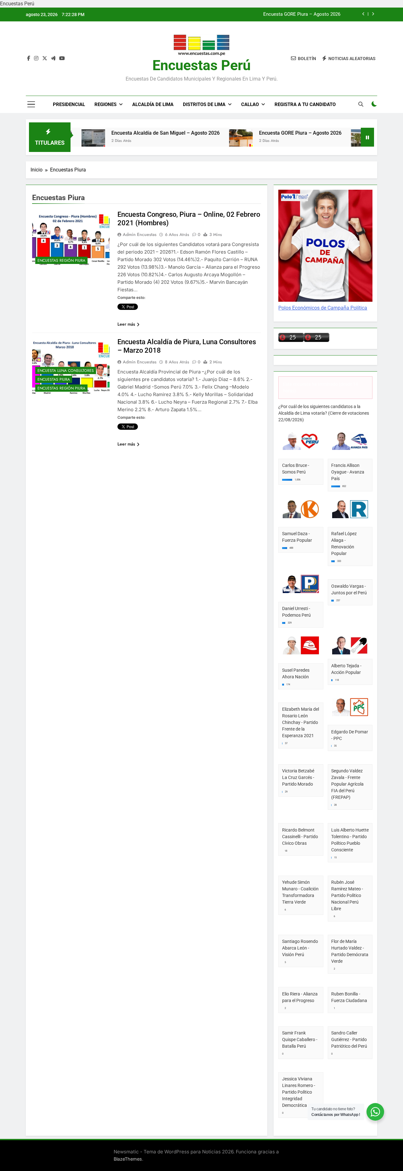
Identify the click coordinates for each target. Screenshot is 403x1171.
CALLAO (250, 104)
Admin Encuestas (139, 234)
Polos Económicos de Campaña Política (322, 308)
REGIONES (105, 104)
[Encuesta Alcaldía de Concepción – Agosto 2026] (339, 141)
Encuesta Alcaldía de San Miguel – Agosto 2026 (142, 133)
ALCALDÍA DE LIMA (152, 104)
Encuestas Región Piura (61, 260)
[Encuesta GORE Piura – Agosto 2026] (217, 141)
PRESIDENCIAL (69, 104)
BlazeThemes (128, 1159)
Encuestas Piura (53, 379)
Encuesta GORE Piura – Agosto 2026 (301, 14)
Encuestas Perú (201, 65)
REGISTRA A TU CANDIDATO (305, 104)
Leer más (126, 324)
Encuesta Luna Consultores (65, 370)
